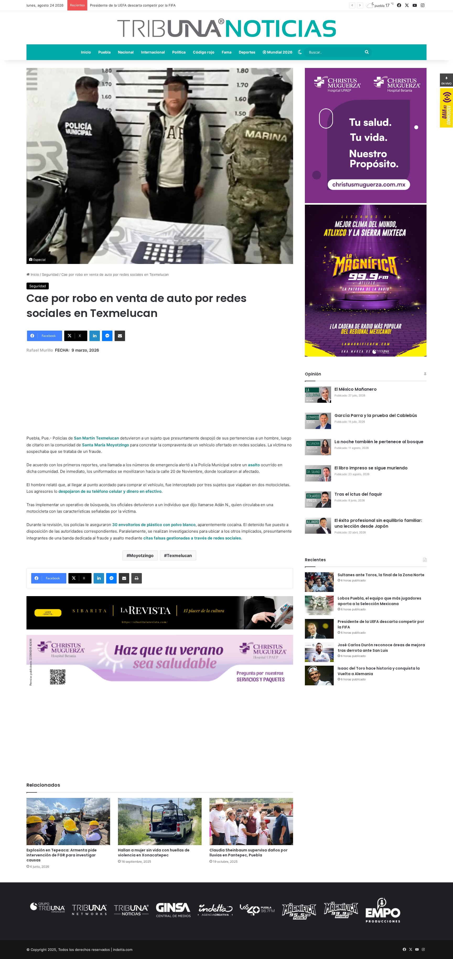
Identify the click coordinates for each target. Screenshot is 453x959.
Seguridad (50, 274)
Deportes (247, 52)
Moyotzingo (141, 555)
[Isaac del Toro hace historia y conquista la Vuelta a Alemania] (319, 675)
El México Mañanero (356, 389)
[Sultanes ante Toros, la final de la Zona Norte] (319, 582)
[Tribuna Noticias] (226, 27)
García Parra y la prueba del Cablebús (376, 415)
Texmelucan (179, 555)
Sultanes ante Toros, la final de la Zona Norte (381, 574)
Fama (226, 52)
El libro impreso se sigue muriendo (371, 468)
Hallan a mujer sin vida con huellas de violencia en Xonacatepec (154, 852)
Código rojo (203, 52)
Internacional (153, 52)
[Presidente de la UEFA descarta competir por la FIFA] (319, 629)
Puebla (104, 52)
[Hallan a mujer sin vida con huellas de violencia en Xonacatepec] (160, 821)
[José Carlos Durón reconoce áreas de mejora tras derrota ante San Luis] (319, 652)
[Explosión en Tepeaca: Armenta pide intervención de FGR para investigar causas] (68, 821)
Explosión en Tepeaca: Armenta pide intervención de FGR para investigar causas (61, 855)
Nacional (126, 52)
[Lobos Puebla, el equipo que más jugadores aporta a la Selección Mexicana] (319, 605)
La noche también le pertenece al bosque (379, 441)
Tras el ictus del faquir (358, 494)
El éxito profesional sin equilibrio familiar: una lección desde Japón (378, 523)
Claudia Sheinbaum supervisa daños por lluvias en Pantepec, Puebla (248, 852)
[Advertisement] (159, 390)
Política (179, 52)
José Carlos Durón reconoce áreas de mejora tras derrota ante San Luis (381, 647)
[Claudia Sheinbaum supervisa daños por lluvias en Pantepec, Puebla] (251, 821)
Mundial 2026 (279, 52)
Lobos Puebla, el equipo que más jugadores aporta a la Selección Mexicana (379, 601)
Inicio (86, 52)
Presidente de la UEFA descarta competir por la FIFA (133, 5)
